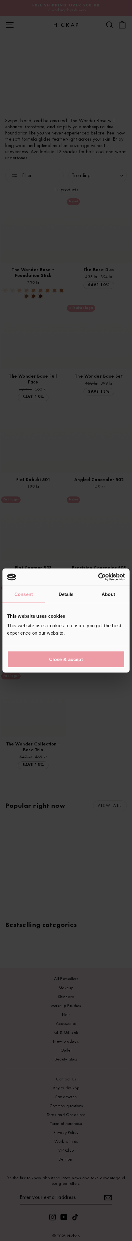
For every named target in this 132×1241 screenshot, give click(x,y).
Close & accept (66, 659)
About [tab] (108, 594)
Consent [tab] (23, 594)
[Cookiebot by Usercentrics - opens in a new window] (98, 577)
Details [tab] (66, 594)
